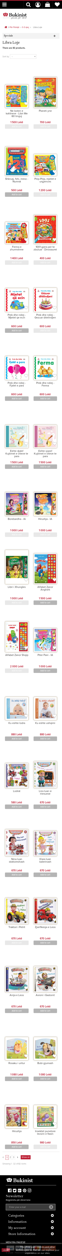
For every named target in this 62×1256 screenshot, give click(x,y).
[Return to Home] (6, 27)
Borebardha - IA (17, 519)
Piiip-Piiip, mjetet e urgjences (45, 180)
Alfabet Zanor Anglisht (45, 588)
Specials (8, 36)
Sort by (5, 57)
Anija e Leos (17, 995)
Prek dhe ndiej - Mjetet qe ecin (17, 316)
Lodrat (16, 791)
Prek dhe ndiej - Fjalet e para (17, 384)
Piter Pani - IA (45, 655)
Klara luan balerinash (45, 860)
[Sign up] (51, 1207)
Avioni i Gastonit (45, 995)
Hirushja (16, 1131)
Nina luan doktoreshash (16, 860)
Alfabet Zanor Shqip (16, 655)
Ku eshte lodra (16, 723)
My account (17, 1228)
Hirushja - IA (45, 519)
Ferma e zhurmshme (16, 248)
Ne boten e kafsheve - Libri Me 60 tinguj (17, 114)
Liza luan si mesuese (45, 792)
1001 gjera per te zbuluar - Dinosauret (45, 248)
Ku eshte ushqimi (45, 723)
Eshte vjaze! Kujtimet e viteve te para (45, 454)
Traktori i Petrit (16, 927)
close (6, 1250)
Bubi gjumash (45, 1063)
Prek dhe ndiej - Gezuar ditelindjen (45, 316)
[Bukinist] (14, 15)
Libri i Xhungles (17, 587)
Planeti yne (45, 111)
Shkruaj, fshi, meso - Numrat (16, 180)
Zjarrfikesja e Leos (45, 927)
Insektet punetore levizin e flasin (45, 1132)
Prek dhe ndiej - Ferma (45, 384)
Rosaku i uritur (16, 1063)
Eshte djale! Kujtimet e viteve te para (16, 454)
